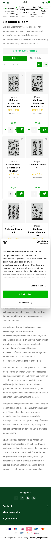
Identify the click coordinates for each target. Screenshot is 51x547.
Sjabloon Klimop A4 (37, 166)
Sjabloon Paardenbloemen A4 (37, 232)
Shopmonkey (42, 537)
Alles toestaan (25, 294)
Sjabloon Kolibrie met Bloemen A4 (37, 103)
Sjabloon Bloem (37, 17)
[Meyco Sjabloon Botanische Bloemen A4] (14, 83)
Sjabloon (24, 17)
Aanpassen (24, 302)
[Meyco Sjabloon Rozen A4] (14, 212)
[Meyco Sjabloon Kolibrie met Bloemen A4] (37, 83)
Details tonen (37, 286)
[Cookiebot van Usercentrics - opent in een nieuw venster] (36, 242)
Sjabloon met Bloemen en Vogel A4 (13, 167)
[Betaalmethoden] (8, 528)
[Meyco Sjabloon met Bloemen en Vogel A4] (14, 147)
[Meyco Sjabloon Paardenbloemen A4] (37, 212)
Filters (15, 58)
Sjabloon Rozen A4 (13, 230)
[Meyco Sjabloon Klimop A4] (37, 147)
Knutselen (14, 17)
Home (5, 17)
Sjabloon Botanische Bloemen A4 (13, 103)
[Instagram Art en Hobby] (22, 498)
